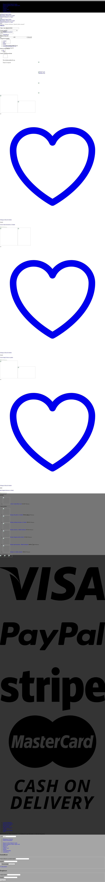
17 (3, 51)
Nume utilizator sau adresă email (8, 858)
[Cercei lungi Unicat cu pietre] (15, 245)
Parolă (2, 861)
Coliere (4, 41)
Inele (4, 42)
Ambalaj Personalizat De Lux (9, 46)
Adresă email (3, 874)
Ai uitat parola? (3, 866)
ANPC (4, 831)
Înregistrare (3, 880)
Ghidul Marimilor (7, 11)
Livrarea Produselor (7, 822)
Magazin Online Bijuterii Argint (10, 4)
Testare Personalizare (7, 32)
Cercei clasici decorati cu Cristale (7, 224)
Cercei (4, 44)
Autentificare (11, 864)
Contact (4, 829)
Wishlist (4, 10)
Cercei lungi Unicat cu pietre (6, 357)
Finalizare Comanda (7, 827)
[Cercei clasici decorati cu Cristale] (17, 112)
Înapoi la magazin (7, 62)
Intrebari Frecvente (7, 825)
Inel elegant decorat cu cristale (7, 490)
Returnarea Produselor (8, 823)
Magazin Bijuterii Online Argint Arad (11, 5)
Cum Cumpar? (6, 826)
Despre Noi (5, 6)
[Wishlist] (0, 246)
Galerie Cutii (6, 9)
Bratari (4, 43)
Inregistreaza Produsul (8, 839)
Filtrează (29, 37)
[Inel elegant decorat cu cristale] (17, 377)
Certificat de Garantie (7, 830)
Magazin (5, 8)
